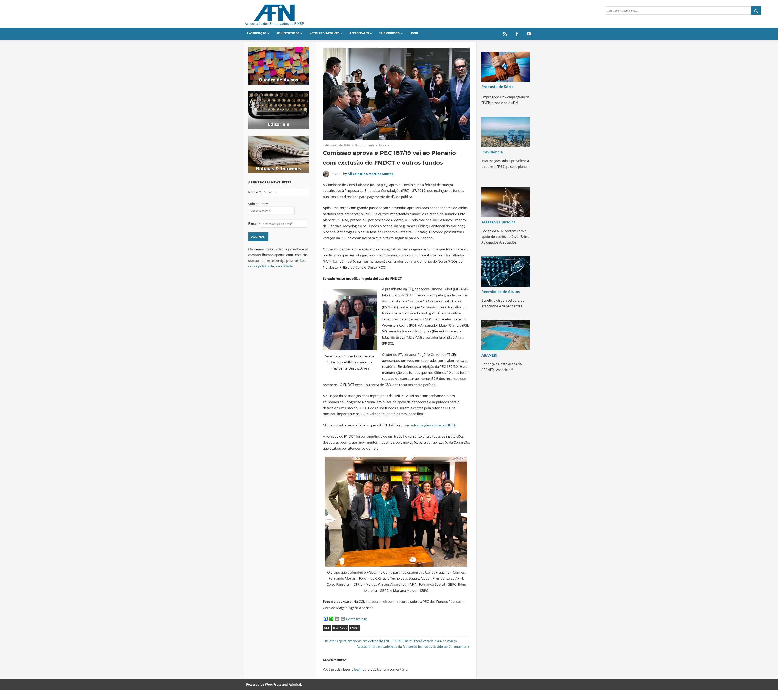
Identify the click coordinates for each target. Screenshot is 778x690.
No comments (364, 145)
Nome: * (255, 192)
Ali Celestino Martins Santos (370, 174)
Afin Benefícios (287, 33)
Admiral (295, 684)
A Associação (256, 33)
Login (414, 33)
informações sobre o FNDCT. (433, 425)
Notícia (384, 145)
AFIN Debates (359, 33)
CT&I (327, 628)
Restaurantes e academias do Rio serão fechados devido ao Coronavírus (412, 646)
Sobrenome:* (258, 204)
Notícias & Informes (324, 33)
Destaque (340, 628)
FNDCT (354, 628)
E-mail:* (254, 223)
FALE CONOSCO (389, 33)
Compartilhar (356, 619)
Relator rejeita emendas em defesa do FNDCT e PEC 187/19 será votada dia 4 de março (391, 641)
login (358, 669)
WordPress (273, 684)
